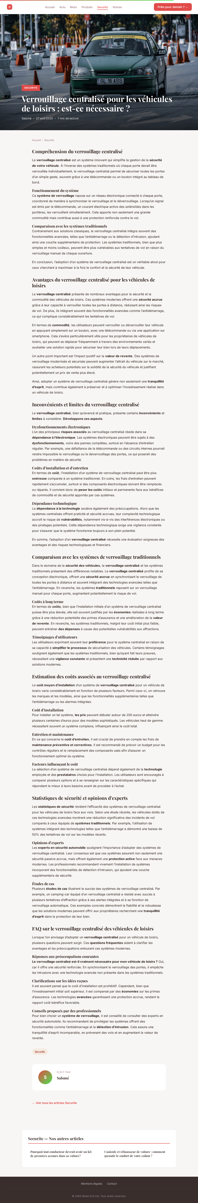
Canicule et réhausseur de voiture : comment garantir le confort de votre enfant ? (134, 1154)
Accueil (50, 7)
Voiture (117, 7)
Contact (112, 1183)
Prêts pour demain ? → (173, 7)
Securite (102, 7)
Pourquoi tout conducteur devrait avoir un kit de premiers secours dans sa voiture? (60, 1154)
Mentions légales (91, 1183)
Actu (62, 7)
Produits (87, 7)
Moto (73, 7)
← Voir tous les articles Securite (54, 1103)
